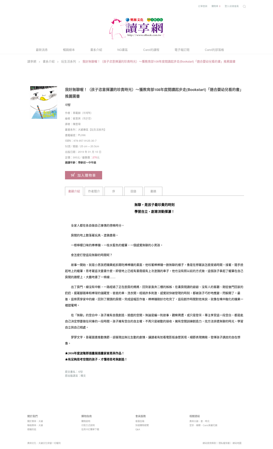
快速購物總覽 (142, 425)
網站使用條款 (209, 443)
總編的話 (31, 429)
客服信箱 (139, 421)
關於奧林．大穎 (35, 421)
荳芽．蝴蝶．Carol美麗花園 (203, 425)
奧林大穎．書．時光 (199, 421)
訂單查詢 (202, 6)
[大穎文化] (136, 27)
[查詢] (244, 6)
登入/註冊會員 (232, 6)
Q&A (137, 429)
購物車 (216, 6)
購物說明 (85, 421)
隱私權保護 (224, 443)
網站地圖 (237, 443)
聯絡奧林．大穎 (35, 425)
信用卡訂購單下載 (90, 429)
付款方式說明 (88, 425)
